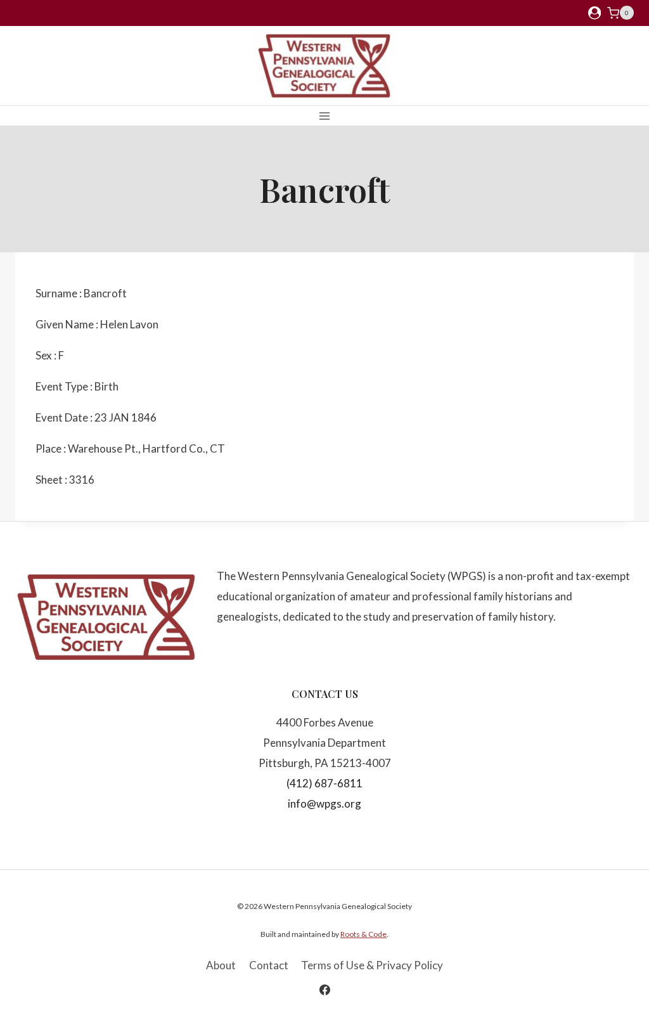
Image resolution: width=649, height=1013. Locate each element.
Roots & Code (363, 934)
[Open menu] (325, 116)
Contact (268, 965)
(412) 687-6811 (324, 783)
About (221, 965)
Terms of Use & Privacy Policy (372, 965)
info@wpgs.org (324, 803)
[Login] (594, 13)
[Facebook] (324, 989)
